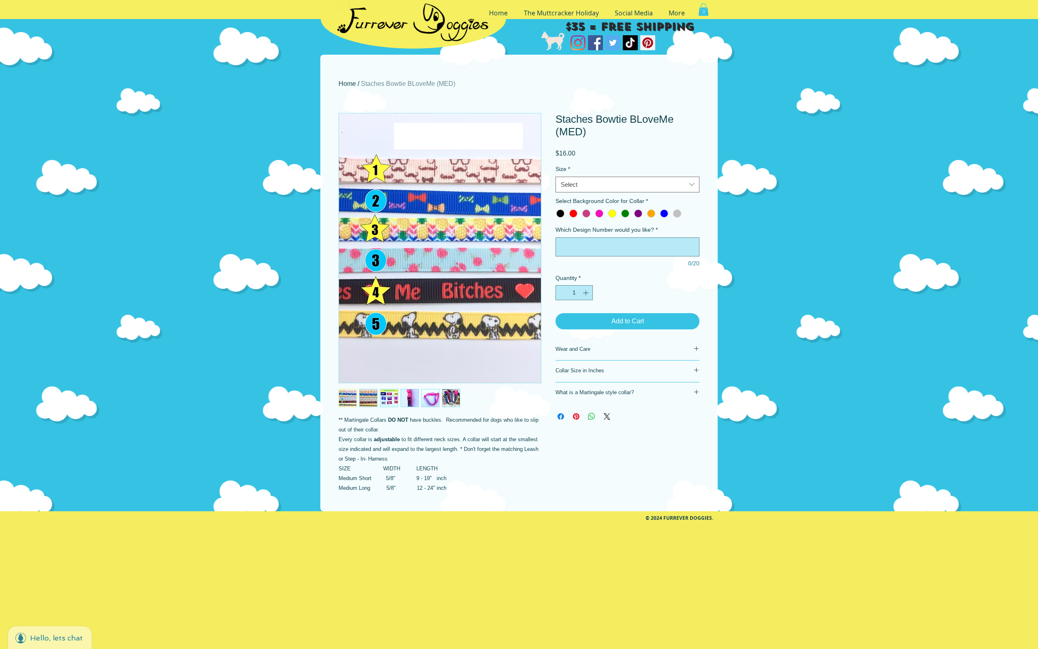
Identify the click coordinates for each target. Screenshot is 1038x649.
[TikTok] (630, 42)
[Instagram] (577, 42)
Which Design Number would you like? (606, 229)
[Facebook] (595, 42)
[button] (703, 9)
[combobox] (627, 184)
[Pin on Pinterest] (576, 416)
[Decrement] (562, 293)
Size (562, 169)
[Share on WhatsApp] (591, 416)
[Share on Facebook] (561, 416)
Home (347, 83)
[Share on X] (607, 416)
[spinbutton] (574, 293)
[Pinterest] (647, 42)
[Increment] (586, 293)
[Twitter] (612, 42)
